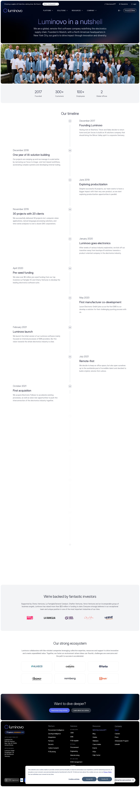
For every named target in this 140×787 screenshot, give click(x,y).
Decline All (105, 779)
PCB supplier (74, 741)
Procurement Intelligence (56, 730)
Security (50, 744)
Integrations (52, 737)
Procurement (74, 747)
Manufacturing (74, 755)
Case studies (97, 744)
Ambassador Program (121, 741)
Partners (51, 741)
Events (95, 748)
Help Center (96, 755)
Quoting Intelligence (54, 734)
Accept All (89, 779)
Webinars (95, 741)
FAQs (94, 752)
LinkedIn (117, 744)
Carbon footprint (53, 748)
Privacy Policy (108, 772)
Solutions (73, 726)
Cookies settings (74, 779)
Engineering (74, 751)
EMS (71, 737)
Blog (94, 734)
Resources (96, 726)
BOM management (76, 762)
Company (118, 726)
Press (116, 737)
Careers (117, 734)
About (117, 730)
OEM (72, 733)
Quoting (72, 765)
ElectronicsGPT (99, 730)
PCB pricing (52, 752)
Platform (51, 726)
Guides (95, 737)
